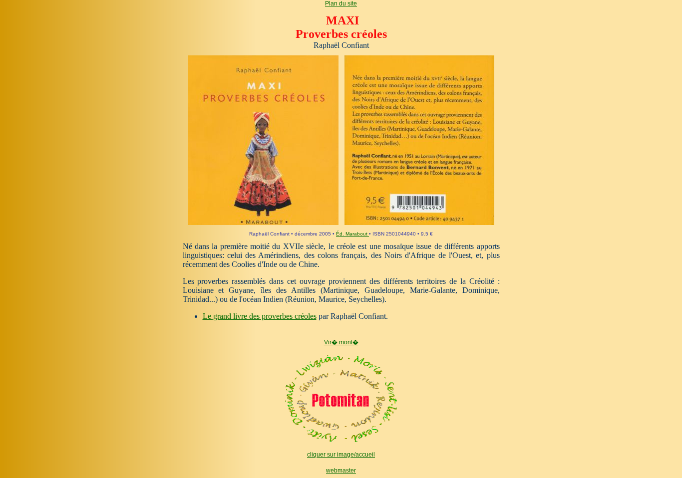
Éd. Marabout (352, 234)
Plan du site (341, 3)
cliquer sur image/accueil (341, 454)
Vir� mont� (341, 342)
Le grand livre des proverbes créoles (260, 316)
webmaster (341, 470)
